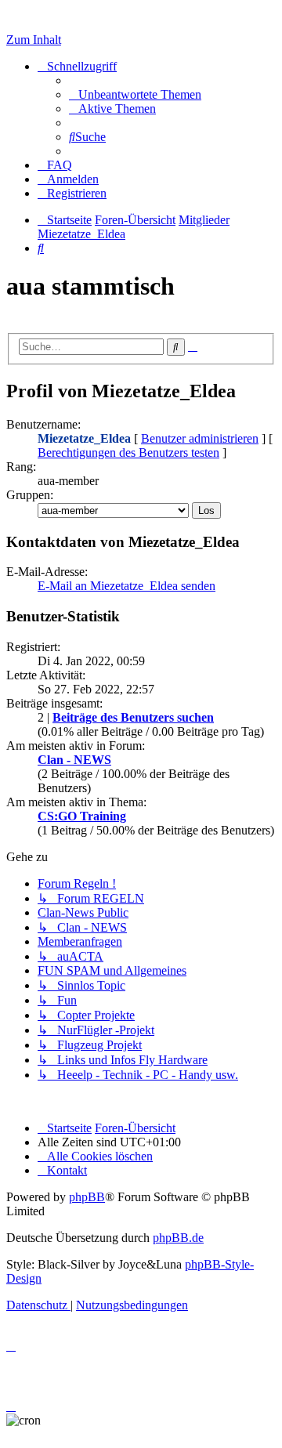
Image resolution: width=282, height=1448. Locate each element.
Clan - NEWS (74, 759)
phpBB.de (178, 1237)
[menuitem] (135, 94)
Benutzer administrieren (199, 438)
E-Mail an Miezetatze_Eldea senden (126, 585)
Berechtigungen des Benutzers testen (128, 452)
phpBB (87, 1197)
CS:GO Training (82, 816)
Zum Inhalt (33, 39)
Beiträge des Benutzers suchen (133, 717)
